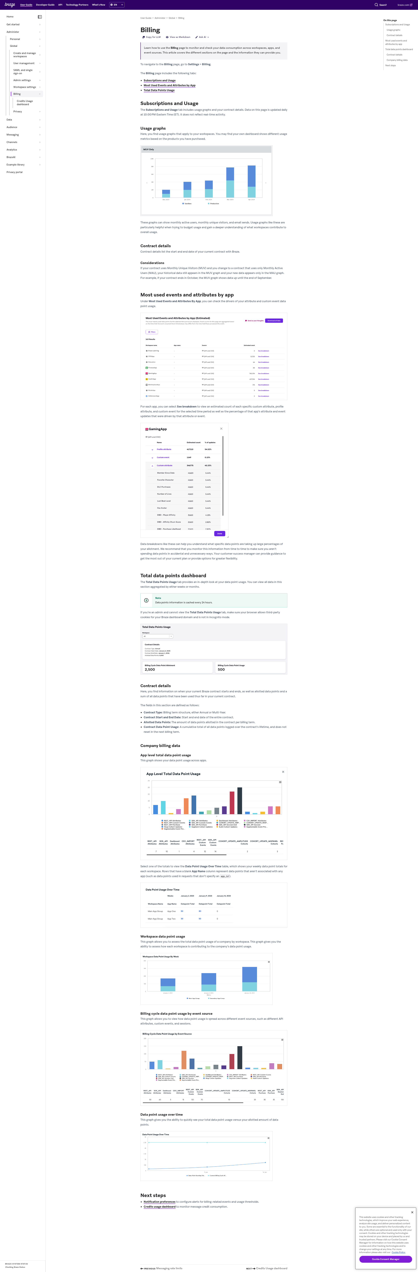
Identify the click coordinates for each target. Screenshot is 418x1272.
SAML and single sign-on (22, 71)
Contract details (394, 35)
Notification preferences (159, 1202)
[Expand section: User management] (40, 63)
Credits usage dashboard (160, 1206)
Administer (13, 32)
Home (10, 16)
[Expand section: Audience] (40, 127)
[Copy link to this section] (163, 29)
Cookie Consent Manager (385, 1259)
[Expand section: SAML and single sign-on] (40, 72)
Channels (12, 142)
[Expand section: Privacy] (40, 111)
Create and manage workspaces (24, 55)
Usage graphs (393, 30)
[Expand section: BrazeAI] (40, 157)
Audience (12, 127)
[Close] (412, 1212)
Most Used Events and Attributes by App (169, 85)
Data (9, 119)
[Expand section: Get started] (40, 24)
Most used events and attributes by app (396, 42)
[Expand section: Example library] (40, 165)
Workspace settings (24, 87)
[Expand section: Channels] (40, 142)
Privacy (17, 111)
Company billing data (397, 60)
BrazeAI (11, 157)
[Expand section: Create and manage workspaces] (40, 55)
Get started (13, 24)
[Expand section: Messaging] (40, 135)
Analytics (12, 149)
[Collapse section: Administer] (40, 32)
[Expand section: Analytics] (40, 150)
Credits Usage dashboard (25, 102)
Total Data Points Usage (159, 90)
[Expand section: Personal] (40, 39)
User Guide (145, 18)
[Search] (376, 4)
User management (23, 63)
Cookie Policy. (398, 1252)
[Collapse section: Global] (40, 46)
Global (13, 46)
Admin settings (22, 80)
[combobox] (383, 4)
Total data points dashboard (399, 49)
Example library (15, 164)
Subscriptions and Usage (160, 80)
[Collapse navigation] (40, 17)
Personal (15, 39)
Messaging (13, 134)
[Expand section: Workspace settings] (40, 87)
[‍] (111, 5)
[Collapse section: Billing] (40, 94)
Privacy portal (15, 172)
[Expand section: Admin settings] (40, 80)
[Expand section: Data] (40, 120)
